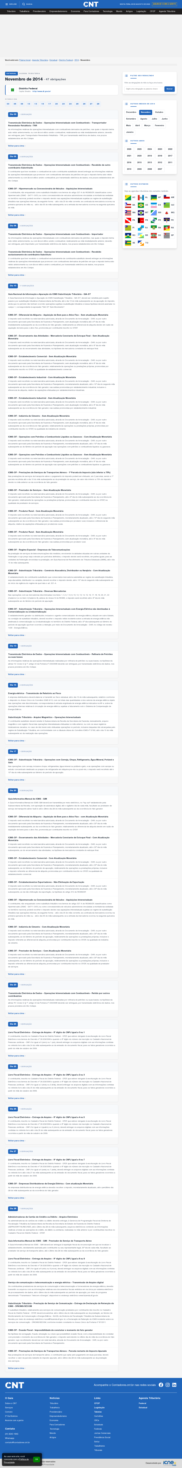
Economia (75, 11)
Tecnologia (107, 11)
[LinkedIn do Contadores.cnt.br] (174, 1387)
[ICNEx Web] (170, 1463)
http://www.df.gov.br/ (42, 91)
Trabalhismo (99, 1446)
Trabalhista (24, 11)
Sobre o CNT (11, 1403)
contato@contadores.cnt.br (17, 1443)
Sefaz (97, 1442)
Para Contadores (91, 11)
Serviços (9, 1408)
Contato (9, 1412)
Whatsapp (9, 1438)
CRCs (96, 1420)
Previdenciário (39, 11)
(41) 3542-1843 (11, 1434)
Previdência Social (102, 1437)
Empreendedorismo (58, 11)
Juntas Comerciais (102, 1433)
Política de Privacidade (44, 1465)
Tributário (11, 11)
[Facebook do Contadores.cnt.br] (161, 1387)
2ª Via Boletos (11, 1416)
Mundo (119, 11)
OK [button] (36, 1459)
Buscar (170, 89)
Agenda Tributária (167, 11)
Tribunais (98, 1450)
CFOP (152, 11)
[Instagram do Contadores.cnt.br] (167, 1387)
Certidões (98, 1416)
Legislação (141, 11)
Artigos (129, 11)
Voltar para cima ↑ (17, 146)
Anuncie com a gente (164, 4)
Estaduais (98, 1425)
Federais (98, 1429)
